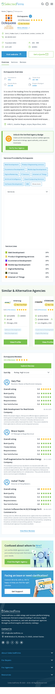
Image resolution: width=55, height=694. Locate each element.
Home (4, 11)
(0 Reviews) (42, 310)
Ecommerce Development (14, 169)
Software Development (14, 184)
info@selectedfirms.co (14, 633)
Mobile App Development (37, 169)
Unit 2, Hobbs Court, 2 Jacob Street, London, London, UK (24, 33)
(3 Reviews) (11, 310)
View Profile (15, 342)
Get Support (17, 591)
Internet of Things (40, 174)
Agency (10, 11)
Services (14, 62)
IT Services (25, 174)
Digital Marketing (11, 174)
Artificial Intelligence (13, 179)
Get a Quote (39, 54)
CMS (27, 184)
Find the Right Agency (17, 561)
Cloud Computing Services (34, 179)
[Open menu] (51, 4)
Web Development (12, 165)
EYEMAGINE (49, 300)
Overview (5, 62)
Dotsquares (18, 11)
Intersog (17, 300)
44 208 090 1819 (10, 37)
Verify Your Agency (16, 148)
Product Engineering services (33, 165)
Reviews (23, 62)
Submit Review (27, 366)
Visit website (12, 54)
